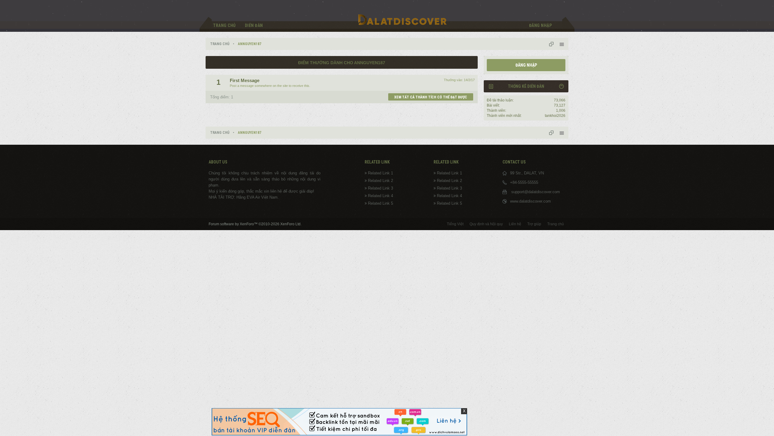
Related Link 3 (380, 188)
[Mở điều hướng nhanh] (553, 44)
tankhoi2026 (555, 116)
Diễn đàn (254, 25)
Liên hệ (515, 224)
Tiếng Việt (455, 224)
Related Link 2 (380, 180)
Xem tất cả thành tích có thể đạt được (430, 97)
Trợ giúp (534, 224)
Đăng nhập (526, 65)
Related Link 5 (380, 203)
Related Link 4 (380, 195)
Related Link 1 (380, 173)
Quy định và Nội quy (486, 224)
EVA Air (253, 197)
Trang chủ (224, 25)
